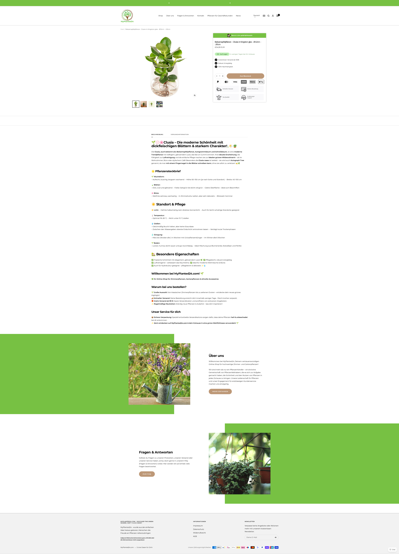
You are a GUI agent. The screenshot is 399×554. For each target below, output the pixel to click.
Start (122, 29)
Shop (160, 16)
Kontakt (200, 16)
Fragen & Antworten (185, 16)
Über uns (170, 16)
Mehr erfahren (220, 391)
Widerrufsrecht (199, 533)
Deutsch (256, 15)
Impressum (198, 526)
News (238, 16)
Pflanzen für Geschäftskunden (220, 16)
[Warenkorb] (277, 16)
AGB (195, 536)
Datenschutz (198, 529)
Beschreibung (157, 134)
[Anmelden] (275, 537)
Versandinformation (180, 134)
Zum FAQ (147, 474)
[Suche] (268, 16)
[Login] (273, 16)
